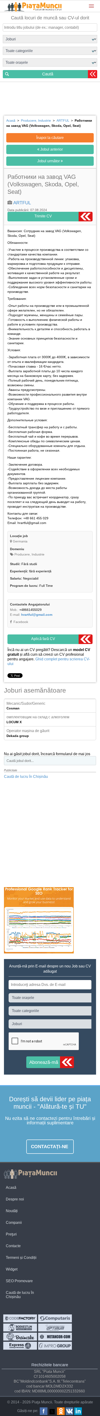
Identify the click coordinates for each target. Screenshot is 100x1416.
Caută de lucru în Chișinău (26, 777)
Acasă (11, 1187)
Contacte (13, 1246)
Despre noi (15, 1199)
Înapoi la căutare (50, 138)
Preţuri (11, 1234)
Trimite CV (43, 216)
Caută (47, 74)
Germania (20, 541)
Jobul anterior (51, 149)
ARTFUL (22, 202)
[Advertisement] (50, 99)
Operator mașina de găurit (28, 731)
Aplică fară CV (43, 639)
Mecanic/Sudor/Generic (26, 703)
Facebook (20, 622)
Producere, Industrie (28, 554)
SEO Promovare (19, 1281)
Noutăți (12, 1211)
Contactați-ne (49, 1146)
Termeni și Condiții (21, 1258)
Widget (11, 1269)
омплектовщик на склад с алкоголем (38, 717)
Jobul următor (49, 161)
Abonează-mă (43, 1062)
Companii (14, 1223)
